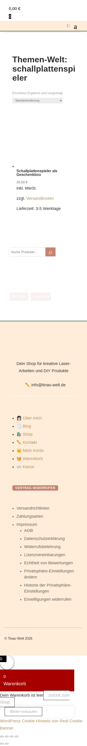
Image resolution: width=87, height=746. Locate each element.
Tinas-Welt (16, 638)
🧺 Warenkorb (29, 458)
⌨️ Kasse (25, 466)
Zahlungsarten (29, 516)
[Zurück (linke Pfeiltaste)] (2, 743)
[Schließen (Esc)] (16, 736)
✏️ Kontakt (26, 442)
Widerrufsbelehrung (42, 546)
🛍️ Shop (24, 434)
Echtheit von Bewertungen (48, 563)
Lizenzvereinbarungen (44, 554)
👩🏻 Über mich (29, 418)
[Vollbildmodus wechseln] (7, 736)
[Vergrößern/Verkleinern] (2, 736)
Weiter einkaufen (23, 712)
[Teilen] (11, 736)
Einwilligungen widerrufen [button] (47, 599)
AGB (28, 530)
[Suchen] (50, 252)
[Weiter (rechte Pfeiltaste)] (7, 743)
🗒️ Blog (23, 426)
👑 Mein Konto (30, 450)
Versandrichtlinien (32, 508)
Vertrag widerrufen (35, 488)
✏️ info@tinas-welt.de (45, 385)
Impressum (26, 524)
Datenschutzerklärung (44, 538)
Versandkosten (40, 198)
